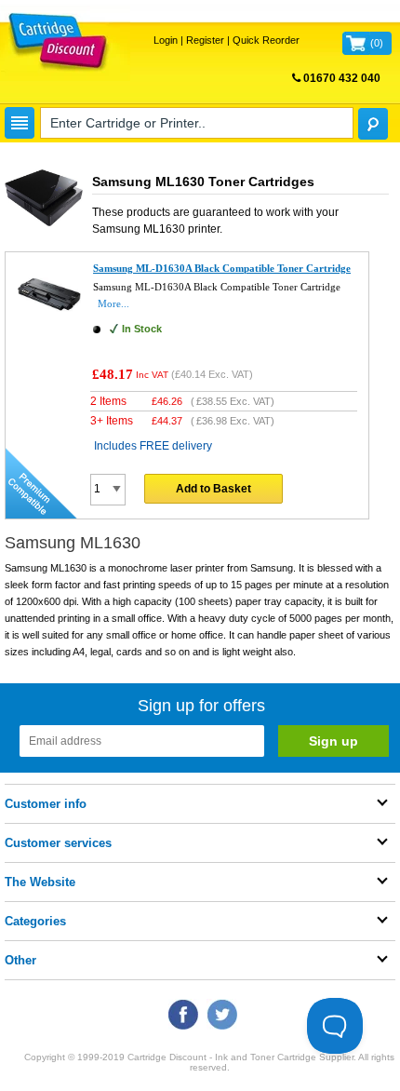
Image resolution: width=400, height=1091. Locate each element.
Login (165, 40)
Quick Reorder (266, 40)
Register (205, 40)
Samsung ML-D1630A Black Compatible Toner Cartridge (222, 268)
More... (113, 303)
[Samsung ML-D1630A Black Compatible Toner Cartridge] (49, 326)
